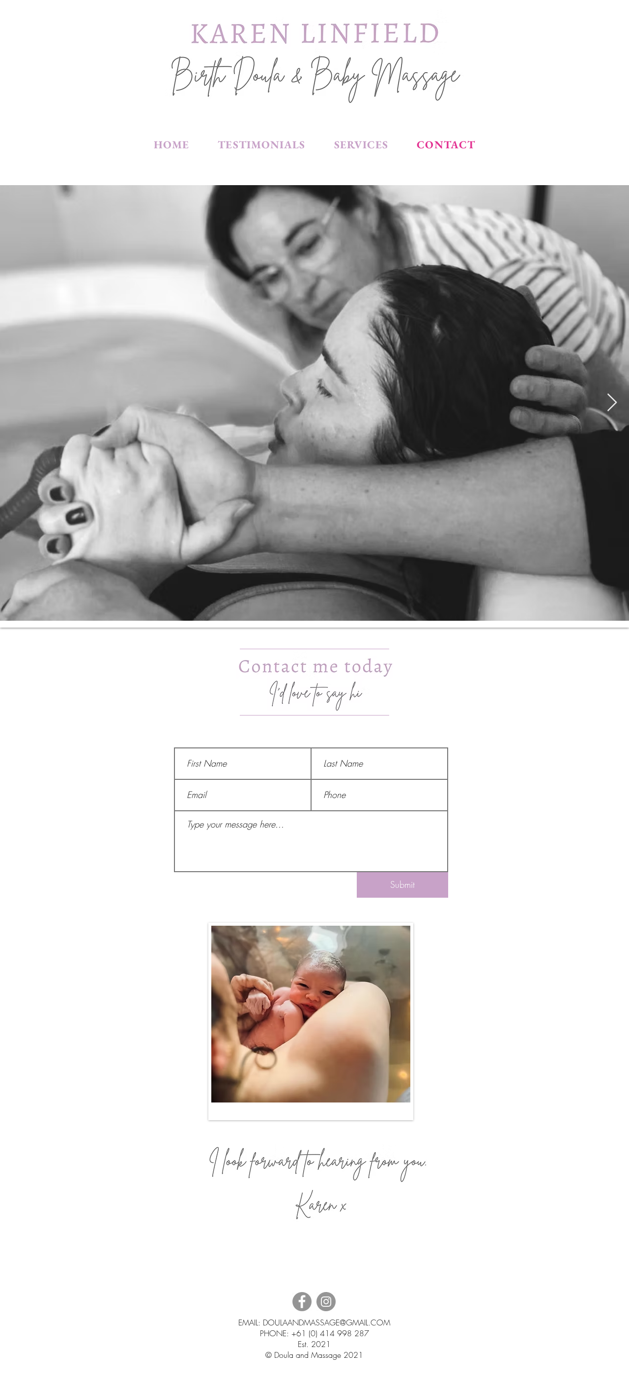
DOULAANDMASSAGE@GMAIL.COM (326, 1322)
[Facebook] (302, 1301)
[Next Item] (612, 403)
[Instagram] (326, 1301)
